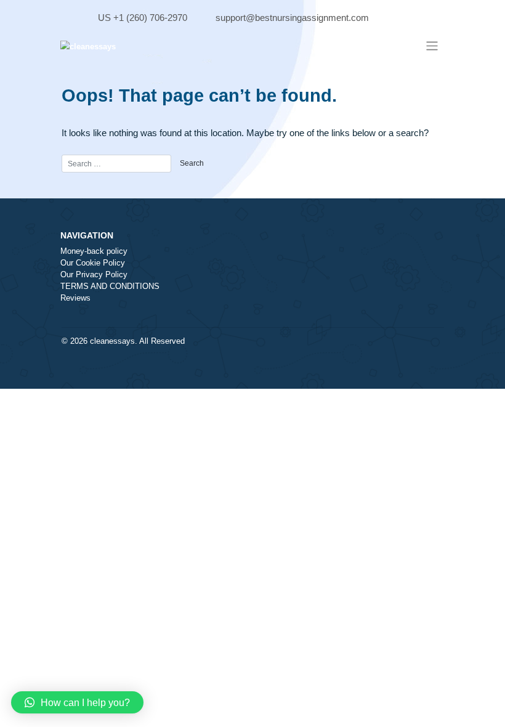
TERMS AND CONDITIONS (110, 286)
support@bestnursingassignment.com (292, 17)
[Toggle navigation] (431, 46)
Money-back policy (93, 251)
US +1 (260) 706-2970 (142, 17)
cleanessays (112, 341)
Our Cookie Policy (92, 263)
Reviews (75, 298)
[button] (77, 702)
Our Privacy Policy (93, 274)
